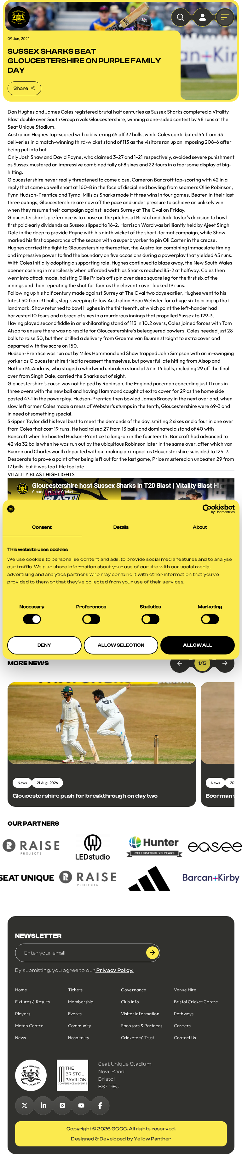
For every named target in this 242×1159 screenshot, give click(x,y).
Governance (133, 990)
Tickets (75, 990)
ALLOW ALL (197, 645)
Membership (80, 1002)
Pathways (183, 1014)
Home (21, 990)
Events (75, 1014)
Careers (182, 1025)
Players (22, 1014)
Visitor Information (140, 1014)
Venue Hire (185, 990)
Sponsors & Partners (141, 1025)
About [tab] (200, 527)
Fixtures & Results (32, 1002)
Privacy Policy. (114, 970)
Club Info (130, 1002)
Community (79, 1025)
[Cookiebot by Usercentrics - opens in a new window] (207, 509)
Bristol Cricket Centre (196, 1002)
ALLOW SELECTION (121, 645)
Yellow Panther (152, 1139)
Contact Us (185, 1037)
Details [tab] (121, 527)
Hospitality (78, 1037)
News (20, 1037)
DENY (44, 645)
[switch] (91, 619)
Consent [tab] (42, 527)
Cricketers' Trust (137, 1037)
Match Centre (29, 1025)
